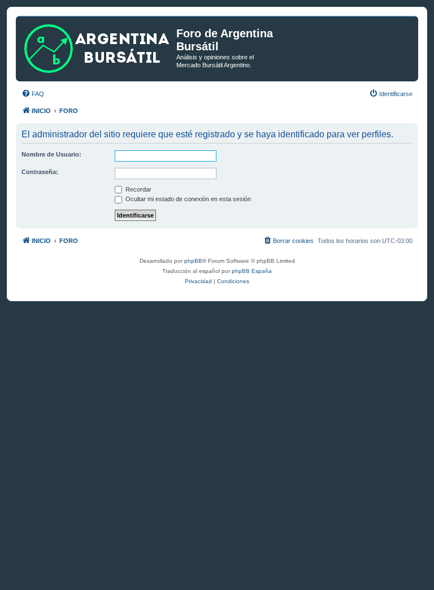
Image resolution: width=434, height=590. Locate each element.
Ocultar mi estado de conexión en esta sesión (187, 199)
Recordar (137, 189)
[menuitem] (32, 94)
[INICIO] (97, 46)
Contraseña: (39, 171)
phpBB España (252, 271)
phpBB (193, 261)
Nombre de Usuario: (51, 154)
